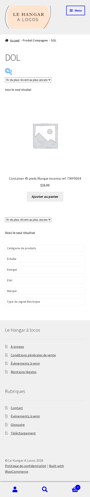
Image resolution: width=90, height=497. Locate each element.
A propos (17, 346)
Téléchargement (23, 433)
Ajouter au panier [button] (45, 196)
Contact (17, 408)
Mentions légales (23, 372)
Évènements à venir (25, 363)
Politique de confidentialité (25, 466)
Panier (69, 486)
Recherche (45, 489)
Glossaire (18, 424)
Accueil (14, 40)
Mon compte (15, 489)
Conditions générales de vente (33, 355)
